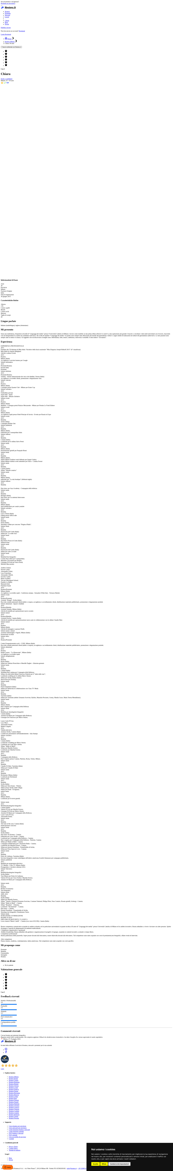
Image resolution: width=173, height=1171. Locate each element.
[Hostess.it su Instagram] (6, 1050)
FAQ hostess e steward (16, 1133)
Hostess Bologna (14, 1082)
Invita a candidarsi (6, 79)
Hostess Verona (14, 1086)
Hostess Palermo (14, 1104)
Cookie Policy (13, 1148)
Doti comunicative (6, 1017)
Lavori (7, 17)
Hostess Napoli (13, 1102)
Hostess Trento (13, 1116)
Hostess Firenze (14, 1100)
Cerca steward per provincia (18, 1128)
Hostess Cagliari (14, 1111)
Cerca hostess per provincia (17, 1126)
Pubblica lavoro (6, 27)
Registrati (22, 31)
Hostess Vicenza (14, 1105)
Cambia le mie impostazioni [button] (119, 1164)
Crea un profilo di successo (17, 1137)
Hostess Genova (14, 1107)
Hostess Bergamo (14, 1093)
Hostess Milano (14, 1077)
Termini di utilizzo (14, 1150)
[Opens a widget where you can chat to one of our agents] (7, 1167)
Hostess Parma (13, 1091)
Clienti (7, 20)
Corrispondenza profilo (8, 1022)
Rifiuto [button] (104, 1164)
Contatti (11, 1139)
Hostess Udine (13, 1096)
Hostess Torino (13, 1080)
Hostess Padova (14, 1089)
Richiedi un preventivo (8, 3)
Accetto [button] (95, 1164)
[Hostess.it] (8, 8)
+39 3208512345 (83, 1168)
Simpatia (3, 1011)
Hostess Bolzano (14, 1115)
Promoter (8, 13)
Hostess (7, 11)
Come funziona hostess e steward (19, 1130)
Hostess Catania (14, 1113)
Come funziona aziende (16, 1131)
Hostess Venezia (14, 1109)
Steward (7, 15)
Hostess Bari (13, 1098)
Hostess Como (13, 1087)
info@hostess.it (72, 1168)
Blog (6, 22)
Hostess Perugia (14, 1118)
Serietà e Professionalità (8, 1000)
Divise (7, 24)
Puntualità (4, 1006)
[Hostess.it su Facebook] (6, 1052)
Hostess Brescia (14, 1095)
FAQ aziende (13, 1135)
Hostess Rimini (13, 1084)
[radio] (88, 51)
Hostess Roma (13, 1078)
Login (3, 34)
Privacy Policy (13, 1146)
